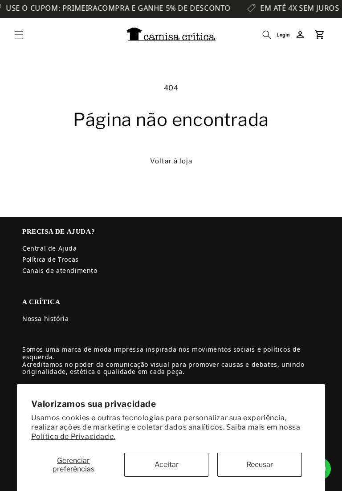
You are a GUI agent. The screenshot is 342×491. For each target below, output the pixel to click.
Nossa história (45, 318)
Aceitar (167, 464)
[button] (18, 35)
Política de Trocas (50, 259)
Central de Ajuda (49, 248)
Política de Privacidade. (73, 436)
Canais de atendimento (60, 270)
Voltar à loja (171, 161)
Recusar (259, 464)
